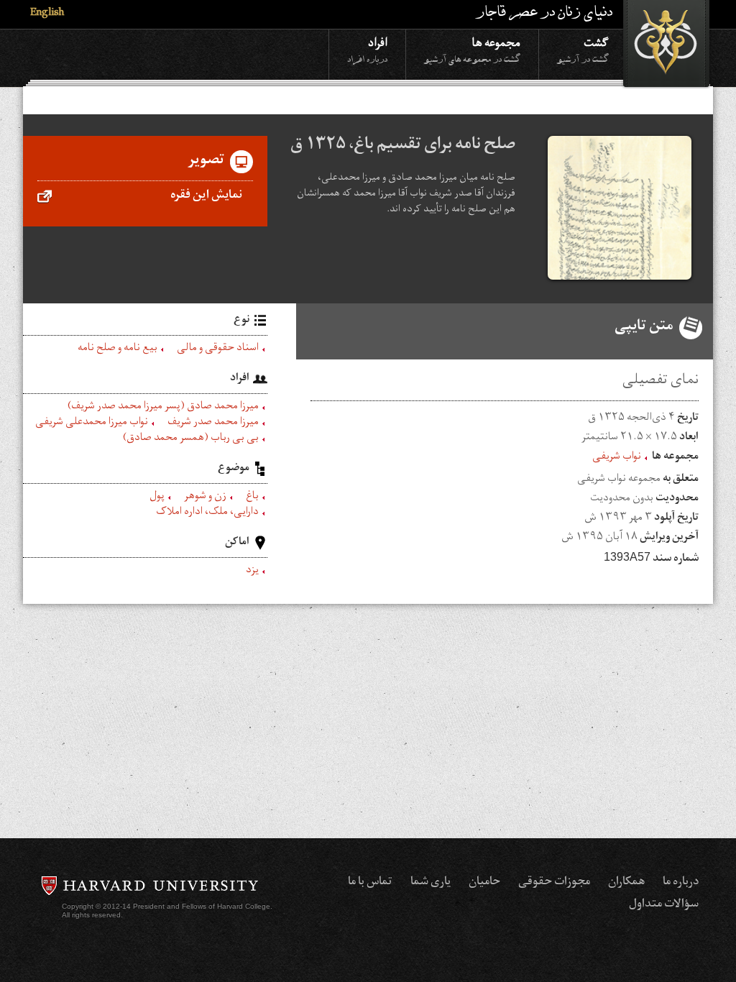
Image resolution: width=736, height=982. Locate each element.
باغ (252, 497)
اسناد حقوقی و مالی (218, 349)
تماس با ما (370, 883)
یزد (252, 571)
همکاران (626, 883)
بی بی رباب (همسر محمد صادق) (191, 439)
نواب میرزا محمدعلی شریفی (91, 423)
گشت (583, 49)
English (47, 14)
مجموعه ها (472, 49)
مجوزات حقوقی (554, 883)
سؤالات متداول (664, 905)
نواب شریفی (616, 458)
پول (157, 497)
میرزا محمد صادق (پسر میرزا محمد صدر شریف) (163, 408)
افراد (367, 49)
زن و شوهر (205, 497)
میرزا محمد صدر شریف (213, 423)
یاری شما (430, 883)
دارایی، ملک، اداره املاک (207, 513)
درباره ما (681, 883)
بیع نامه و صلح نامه (117, 349)
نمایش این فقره (206, 196)
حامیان (484, 883)
